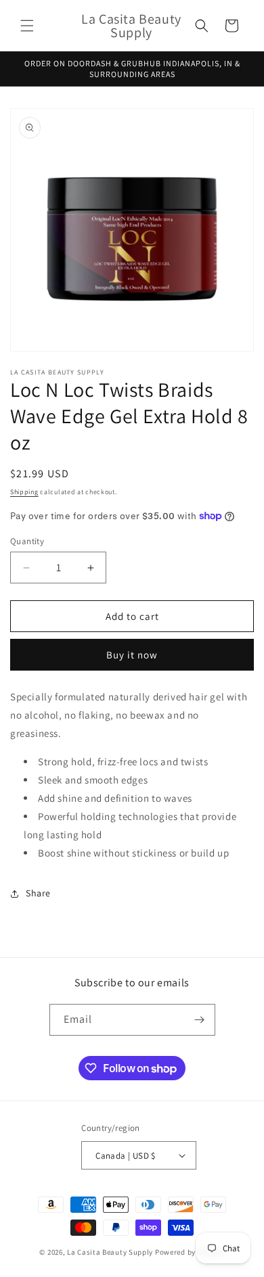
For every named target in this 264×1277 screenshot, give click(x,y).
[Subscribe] (200, 1020)
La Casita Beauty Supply (110, 1252)
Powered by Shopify (190, 1252)
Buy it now (132, 654)
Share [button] (38, 893)
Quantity (27, 541)
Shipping (24, 491)
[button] (27, 26)
